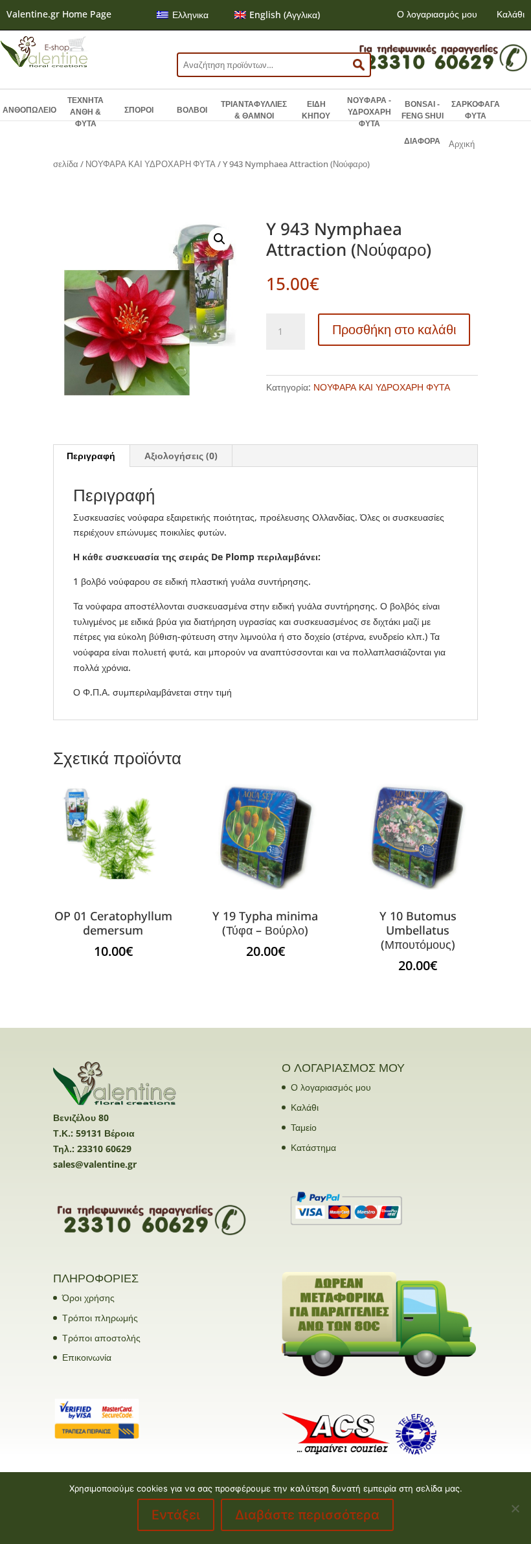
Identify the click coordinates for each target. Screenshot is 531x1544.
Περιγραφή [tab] (91, 455)
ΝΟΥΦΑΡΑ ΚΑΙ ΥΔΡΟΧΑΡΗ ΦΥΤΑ (150, 164)
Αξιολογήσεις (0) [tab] (181, 455)
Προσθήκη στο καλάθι (394, 329)
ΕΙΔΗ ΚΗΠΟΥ (316, 110)
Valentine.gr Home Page (58, 14)
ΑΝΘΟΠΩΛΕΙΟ (29, 110)
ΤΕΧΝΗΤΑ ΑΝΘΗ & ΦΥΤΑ (85, 112)
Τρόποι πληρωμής (100, 1317)
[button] (219, 239)
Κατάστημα (313, 1147)
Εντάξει (176, 1515)
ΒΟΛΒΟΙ (192, 110)
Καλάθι (511, 14)
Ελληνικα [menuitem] (190, 14)
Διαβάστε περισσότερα (307, 1515)
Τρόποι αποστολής (101, 1338)
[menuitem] (182, 14)
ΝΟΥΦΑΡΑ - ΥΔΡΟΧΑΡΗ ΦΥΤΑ (369, 112)
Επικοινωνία (86, 1357)
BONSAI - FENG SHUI (422, 110)
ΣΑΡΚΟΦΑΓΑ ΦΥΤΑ (475, 110)
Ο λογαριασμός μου (437, 14)
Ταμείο (304, 1127)
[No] (514, 1508)
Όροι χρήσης (88, 1297)
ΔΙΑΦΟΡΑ (422, 141)
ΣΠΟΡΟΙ (138, 110)
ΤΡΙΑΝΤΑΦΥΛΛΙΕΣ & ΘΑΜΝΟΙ (254, 110)
